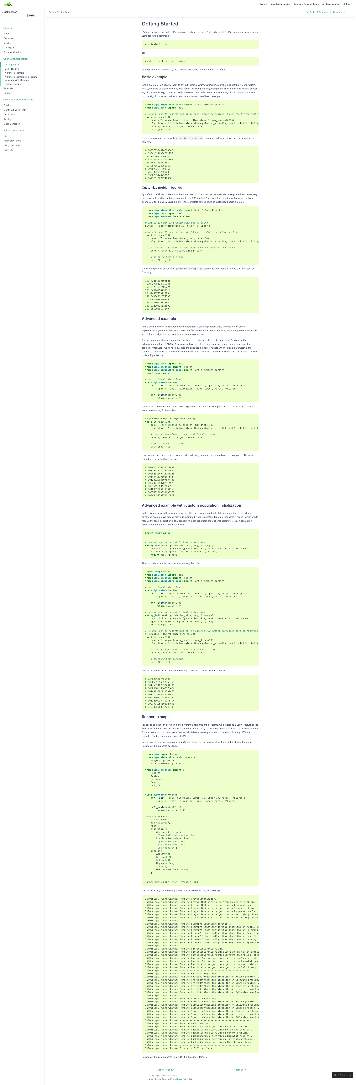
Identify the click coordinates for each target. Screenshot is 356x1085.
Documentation (12, 123)
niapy (7, 136)
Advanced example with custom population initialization (21, 78)
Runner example (13, 84)
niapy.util (8, 150)
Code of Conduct (13, 52)
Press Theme (183, 1079)
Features (8, 38)
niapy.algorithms (12, 140)
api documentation (331, 4)
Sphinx (164, 1079)
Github (347, 4)
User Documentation (280, 4)
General (263, 4)
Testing (8, 119)
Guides (7, 105)
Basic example (12, 68)
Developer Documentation (306, 4)
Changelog (9, 47)
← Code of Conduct (317, 12)
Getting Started (12, 64)
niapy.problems (12, 145)
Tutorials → (339, 12)
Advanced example (14, 72)
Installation (9, 114)
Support (8, 93)
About (7, 33)
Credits (8, 42)
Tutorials (8, 88)
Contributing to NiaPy (15, 109)
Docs (51, 12)
